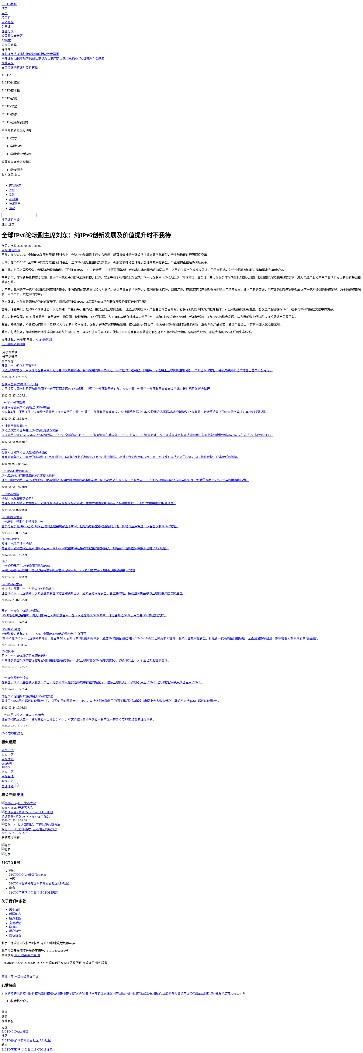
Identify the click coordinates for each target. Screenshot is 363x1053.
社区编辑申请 (11, 219)
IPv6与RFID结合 (12, 733)
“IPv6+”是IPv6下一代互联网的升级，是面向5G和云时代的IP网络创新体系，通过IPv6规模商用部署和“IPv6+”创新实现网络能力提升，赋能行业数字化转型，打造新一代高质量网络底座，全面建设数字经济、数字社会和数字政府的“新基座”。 (161, 638)
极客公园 (161, 993)
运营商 (17, 517)
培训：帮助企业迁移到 (22, 521)
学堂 (5, 13)
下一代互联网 (16, 402)
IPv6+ (11, 651)
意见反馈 (15, 923)
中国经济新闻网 (126, 993)
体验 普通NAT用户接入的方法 (27, 696)
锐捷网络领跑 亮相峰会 (26, 407)
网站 (17, 629)
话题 (12, 194)
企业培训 (8, 31)
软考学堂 (53, 54)
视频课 (6, 54)
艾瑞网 (90, 993)
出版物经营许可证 (26, 976)
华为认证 (47, 58)
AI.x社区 (63, 883)
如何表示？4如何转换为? (26, 565)
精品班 (6, 17)
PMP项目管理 (83, 58)
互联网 (20, 344)
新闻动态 (15, 914)
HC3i (32, 874)
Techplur (40, 874)
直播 (35, 67)
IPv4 (4, 494)
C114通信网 (44, 339)
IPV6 (5, 629)
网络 (16, 494)
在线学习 (8, 63)
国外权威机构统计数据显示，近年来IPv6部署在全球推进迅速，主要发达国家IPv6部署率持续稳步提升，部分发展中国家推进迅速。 (89, 503)
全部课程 (8, 58)
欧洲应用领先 (16, 543)
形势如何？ (18, 498)
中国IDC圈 (191, 993)
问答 (17, 67)
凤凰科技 (44, 993)
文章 (5, 67)
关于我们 (15, 909)
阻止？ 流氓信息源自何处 (24, 655)
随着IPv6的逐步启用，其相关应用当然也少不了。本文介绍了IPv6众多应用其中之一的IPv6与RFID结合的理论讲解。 (79, 719)
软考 (26, 58)
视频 (12, 190)
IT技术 (69, 58)
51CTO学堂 (16, 892)
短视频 (33, 54)
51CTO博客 (16, 883)
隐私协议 (15, 935)
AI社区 (13, 199)
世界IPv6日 (23, 471)
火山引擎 (239, 993)
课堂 (23, 67)
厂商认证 (59, 58)
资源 (11, 67)
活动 (12, 208)
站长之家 (101, 993)
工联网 (150, 993)
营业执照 (8, 976)
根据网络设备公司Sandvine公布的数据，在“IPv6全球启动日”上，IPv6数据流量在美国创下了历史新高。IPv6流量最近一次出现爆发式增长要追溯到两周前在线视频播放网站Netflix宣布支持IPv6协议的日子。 (137, 435)
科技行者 (68, 993)
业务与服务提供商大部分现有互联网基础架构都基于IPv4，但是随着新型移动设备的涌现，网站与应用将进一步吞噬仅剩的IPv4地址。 (90, 526)
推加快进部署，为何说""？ (28, 588)
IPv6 (4, 344)
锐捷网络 (8, 426)
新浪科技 (8, 993)
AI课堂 (6, 40)
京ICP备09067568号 (27, 955)
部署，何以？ (19, 365)
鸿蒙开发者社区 (12, 35)
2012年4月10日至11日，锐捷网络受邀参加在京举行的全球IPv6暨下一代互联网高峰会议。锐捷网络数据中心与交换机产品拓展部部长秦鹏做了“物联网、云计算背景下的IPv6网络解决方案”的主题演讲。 (135, 412)
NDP (16, 539)
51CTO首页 (9, 4)
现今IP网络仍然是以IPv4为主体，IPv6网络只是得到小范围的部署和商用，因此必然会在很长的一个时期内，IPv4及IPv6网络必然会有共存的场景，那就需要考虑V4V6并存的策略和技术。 (125, 480)
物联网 (18, 426)
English (13, 926)
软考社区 (8, 22)
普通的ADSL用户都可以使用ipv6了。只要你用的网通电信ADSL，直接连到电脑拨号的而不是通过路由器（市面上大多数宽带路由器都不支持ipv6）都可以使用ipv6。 (111, 701)
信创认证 (35, 58)
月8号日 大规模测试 (24, 452)
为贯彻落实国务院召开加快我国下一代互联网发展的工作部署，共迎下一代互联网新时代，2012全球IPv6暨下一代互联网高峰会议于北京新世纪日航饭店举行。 (107, 388)
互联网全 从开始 (20, 384)
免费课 (6, 26)
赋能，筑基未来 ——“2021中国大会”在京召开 (44, 633)
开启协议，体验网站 (21, 610)
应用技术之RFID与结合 (23, 715)
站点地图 (15, 918)
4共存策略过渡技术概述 (28, 475)
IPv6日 (11, 471)
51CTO (13, 874)
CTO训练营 (50, 892)
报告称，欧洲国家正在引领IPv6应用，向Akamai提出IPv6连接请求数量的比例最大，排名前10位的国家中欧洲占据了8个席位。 (85, 548)
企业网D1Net (206, 993)
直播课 (42, 54)
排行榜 (24, 54)
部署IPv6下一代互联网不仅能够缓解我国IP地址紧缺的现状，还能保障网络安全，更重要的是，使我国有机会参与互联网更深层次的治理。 (93, 593)
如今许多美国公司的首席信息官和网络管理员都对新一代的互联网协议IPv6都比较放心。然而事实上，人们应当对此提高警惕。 (86, 660)
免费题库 (98, 58)
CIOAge (23, 874)
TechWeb (79, 993)
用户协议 (15, 931)
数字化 (11, 344)
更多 (20, 795)
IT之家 (141, 993)
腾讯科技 (20, 993)
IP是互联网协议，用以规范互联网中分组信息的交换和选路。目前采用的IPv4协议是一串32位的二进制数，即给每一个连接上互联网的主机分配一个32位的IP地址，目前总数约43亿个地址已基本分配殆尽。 (137, 370)
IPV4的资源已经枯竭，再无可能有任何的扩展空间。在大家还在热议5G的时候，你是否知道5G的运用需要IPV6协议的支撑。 (84, 615)
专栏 (29, 67)
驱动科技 (56, 993)
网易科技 (32, 993)
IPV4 (11, 629)
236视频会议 (175, 993)
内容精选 (15, 185)
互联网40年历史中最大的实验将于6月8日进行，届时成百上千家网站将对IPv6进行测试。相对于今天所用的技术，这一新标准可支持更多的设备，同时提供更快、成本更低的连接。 (121, 457)
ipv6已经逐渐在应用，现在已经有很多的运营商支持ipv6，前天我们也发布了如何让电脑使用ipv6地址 (68, 570)
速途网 (111, 993)
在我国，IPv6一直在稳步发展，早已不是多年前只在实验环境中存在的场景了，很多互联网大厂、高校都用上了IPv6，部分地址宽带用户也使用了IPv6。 (102, 682)
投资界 (219, 993)
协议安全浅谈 (15, 677)
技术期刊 (15, 203)
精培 (27, 892)
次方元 (228, 993)
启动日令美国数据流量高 (30, 430)
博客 (5, 8)
